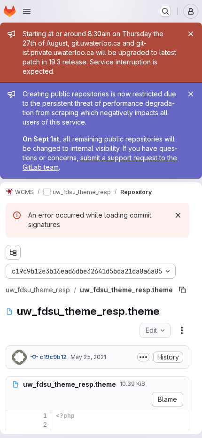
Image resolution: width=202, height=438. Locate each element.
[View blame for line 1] (14, 415)
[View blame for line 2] (14, 424)
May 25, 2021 (88, 356)
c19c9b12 (52, 356)
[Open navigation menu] (26, 11)
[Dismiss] (178, 215)
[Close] (190, 33)
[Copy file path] (182, 289)
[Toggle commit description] (143, 357)
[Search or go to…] (165, 11)
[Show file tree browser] (13, 252)
